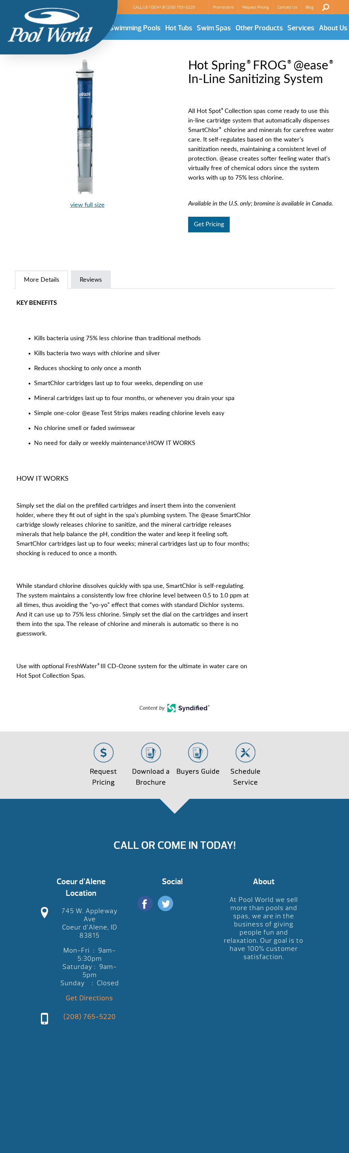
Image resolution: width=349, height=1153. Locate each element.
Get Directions (89, 998)
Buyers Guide (198, 771)
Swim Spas (214, 28)
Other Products (259, 28)
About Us (333, 28)
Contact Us (287, 7)
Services (300, 28)
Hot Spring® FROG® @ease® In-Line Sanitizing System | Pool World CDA (50, 24)
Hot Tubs (178, 28)
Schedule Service (245, 777)
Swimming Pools (135, 28)
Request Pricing (255, 7)
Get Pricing (209, 224)
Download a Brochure (151, 777)
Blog (310, 7)
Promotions (223, 7)
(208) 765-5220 (180, 7)
